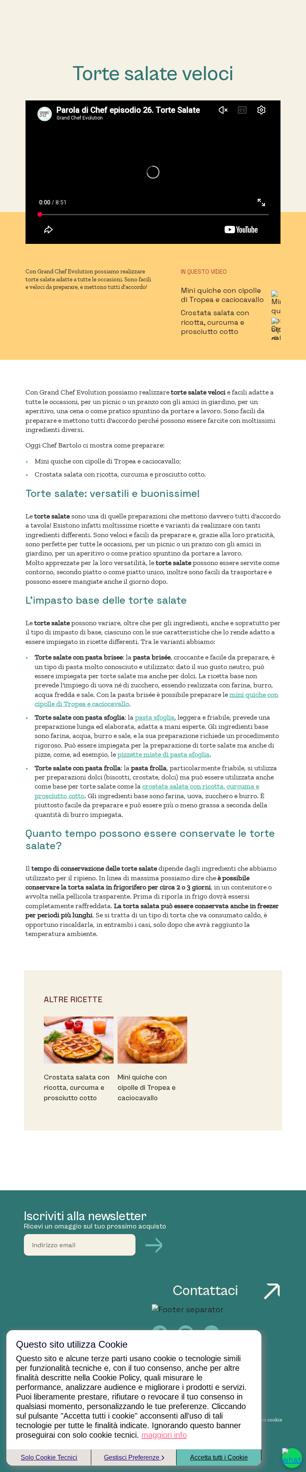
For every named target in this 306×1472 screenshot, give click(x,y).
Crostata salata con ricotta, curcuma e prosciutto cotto (215, 322)
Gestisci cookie (265, 1420)
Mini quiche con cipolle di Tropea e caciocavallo (222, 295)
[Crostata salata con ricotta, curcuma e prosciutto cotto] (79, 1040)
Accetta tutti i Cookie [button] (219, 1457)
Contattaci (207, 1291)
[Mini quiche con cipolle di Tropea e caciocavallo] (152, 1040)
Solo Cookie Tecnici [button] (49, 1457)
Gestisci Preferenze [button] (132, 1457)
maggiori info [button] (164, 1435)
